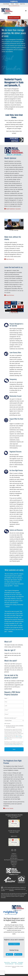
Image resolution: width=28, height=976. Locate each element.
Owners (17, 3)
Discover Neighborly (13, 944)
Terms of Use (7, 962)
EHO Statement (14, 863)
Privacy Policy (16, 744)
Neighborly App (14, 861)
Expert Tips (22, 3)
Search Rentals (6, 3)
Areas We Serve (10, 295)
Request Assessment (14, 17)
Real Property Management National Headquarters (13, 859)
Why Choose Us (10, 259)
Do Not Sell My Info (9, 963)
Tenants (12, 3)
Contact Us (14, 853)
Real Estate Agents (13, 858)
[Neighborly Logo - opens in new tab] (14, 912)
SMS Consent (7, 723)
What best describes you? (10, 718)
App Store (10, 954)
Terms (17, 736)
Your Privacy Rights (18, 963)
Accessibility (20, 962)
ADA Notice (11, 890)
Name (6, 698)
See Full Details (9, 808)
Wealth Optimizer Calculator (13, 209)
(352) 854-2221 (16, 5)
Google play (18, 954)
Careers (13, 866)
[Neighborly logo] (14, 1)
